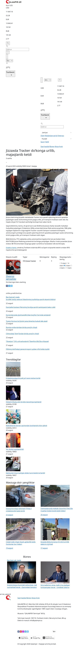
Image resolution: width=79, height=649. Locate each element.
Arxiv (61, 146)
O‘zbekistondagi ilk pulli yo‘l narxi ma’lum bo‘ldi (23, 378)
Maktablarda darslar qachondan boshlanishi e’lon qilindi (26, 426)
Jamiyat (45, 133)
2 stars (62, 268)
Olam (43, 136)
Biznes (52, 146)
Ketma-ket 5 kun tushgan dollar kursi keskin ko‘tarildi (25, 473)
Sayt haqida (45, 146)
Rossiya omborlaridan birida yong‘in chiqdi (21, 327)
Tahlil (47, 142)
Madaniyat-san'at (51, 136)
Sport (43, 142)
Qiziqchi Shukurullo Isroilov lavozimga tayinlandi (23, 402)
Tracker (33, 261)
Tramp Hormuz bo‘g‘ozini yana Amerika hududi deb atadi (26, 321)
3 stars (67, 265)
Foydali (44, 139)
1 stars (69, 268)
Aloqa (57, 146)
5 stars (63, 263)
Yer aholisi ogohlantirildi (15, 449)
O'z (8, 61)
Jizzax (28, 261)
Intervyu (61, 136)
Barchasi (12, 297)
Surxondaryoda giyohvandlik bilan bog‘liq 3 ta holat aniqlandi (28, 315)
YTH (24, 261)
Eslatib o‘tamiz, (11, 248)
